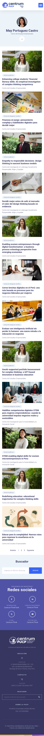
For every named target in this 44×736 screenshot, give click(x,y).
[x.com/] (11, 614)
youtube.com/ (32, 620)
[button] (40, 5)
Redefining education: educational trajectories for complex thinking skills (20, 497)
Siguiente (30, 550)
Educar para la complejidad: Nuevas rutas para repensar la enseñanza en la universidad (22, 537)
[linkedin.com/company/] (32, 599)
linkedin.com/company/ (32, 605)
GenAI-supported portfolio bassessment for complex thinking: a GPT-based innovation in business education (21, 372)
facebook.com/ (11, 605)
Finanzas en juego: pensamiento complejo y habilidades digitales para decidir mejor (19, 122)
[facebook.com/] (11, 599)
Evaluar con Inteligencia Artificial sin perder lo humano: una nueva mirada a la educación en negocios (21, 331)
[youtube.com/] (32, 614)
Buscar (35, 570)
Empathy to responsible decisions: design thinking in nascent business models (21, 162)
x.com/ (11, 620)
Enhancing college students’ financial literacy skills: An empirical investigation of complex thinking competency (21, 82)
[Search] (39, 697)
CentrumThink (32, 607)
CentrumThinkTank (11, 607)
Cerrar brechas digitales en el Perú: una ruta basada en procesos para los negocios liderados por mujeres (21, 290)
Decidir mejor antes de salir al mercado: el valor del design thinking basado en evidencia (21, 204)
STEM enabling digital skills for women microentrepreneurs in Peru (20, 457)
